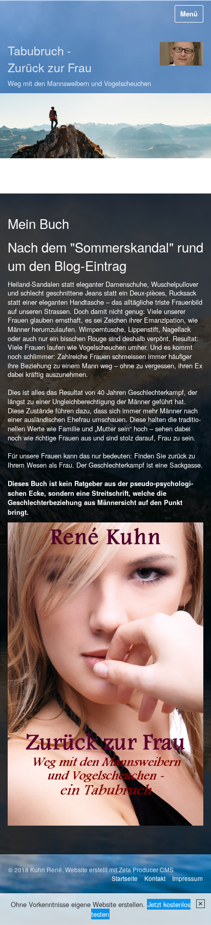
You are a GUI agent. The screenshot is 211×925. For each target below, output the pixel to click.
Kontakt (154, 878)
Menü (189, 13)
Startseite (125, 878)
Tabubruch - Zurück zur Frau (50, 59)
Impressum (187, 878)
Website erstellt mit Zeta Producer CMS (119, 869)
